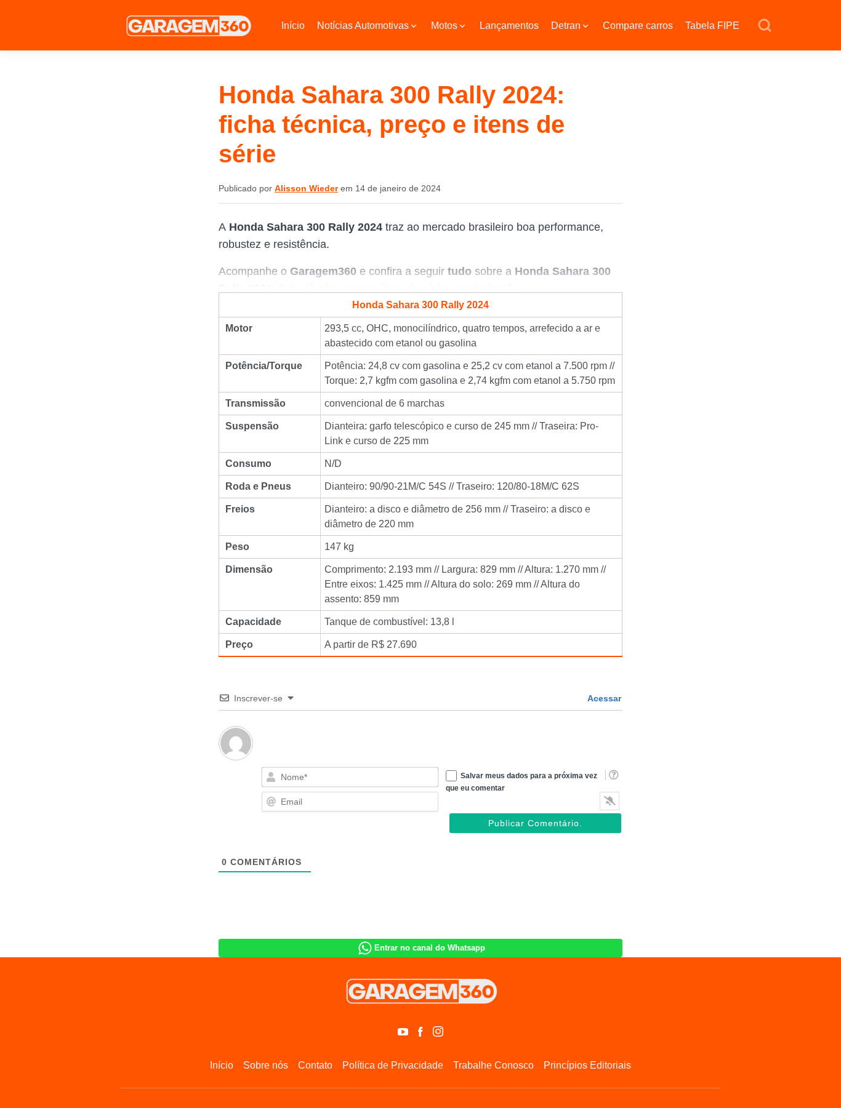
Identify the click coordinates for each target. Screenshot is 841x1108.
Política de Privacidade (392, 1065)
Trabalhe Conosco (493, 1065)
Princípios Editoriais (587, 1065)
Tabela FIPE (712, 25)
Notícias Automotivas (363, 25)
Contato (315, 1065)
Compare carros (638, 25)
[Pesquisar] (764, 26)
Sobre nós (265, 1065)
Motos (444, 25)
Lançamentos (509, 25)
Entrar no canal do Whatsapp (429, 947)
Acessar (603, 698)
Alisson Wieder (306, 188)
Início (293, 25)
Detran (566, 25)
